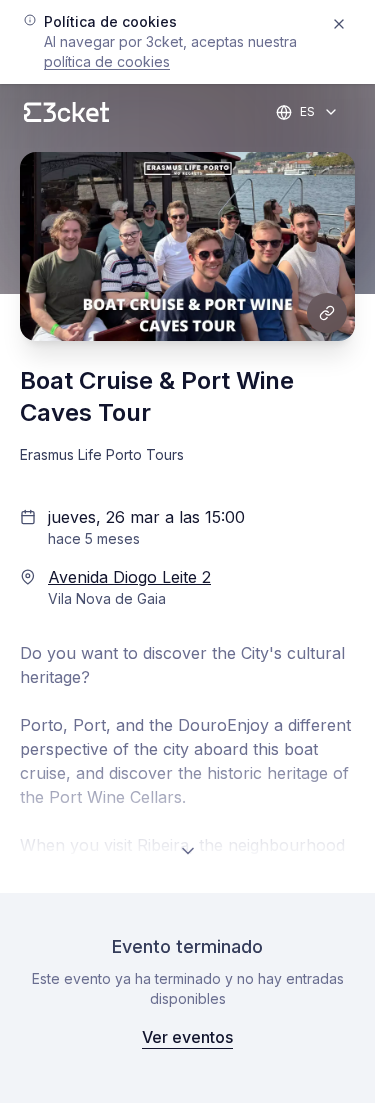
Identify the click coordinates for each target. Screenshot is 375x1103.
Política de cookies (107, 61)
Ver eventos (187, 1037)
